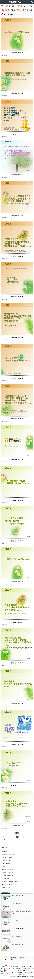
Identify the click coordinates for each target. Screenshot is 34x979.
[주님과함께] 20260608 (17, 93)
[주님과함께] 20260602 (17, 378)
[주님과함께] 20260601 (17, 418)
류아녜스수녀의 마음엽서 (8, 869)
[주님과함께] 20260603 (17, 337)
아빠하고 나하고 (6, 860)
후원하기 (3, 960)
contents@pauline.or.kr (20, 976)
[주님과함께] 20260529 (17, 541)
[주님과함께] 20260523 (17, 785)
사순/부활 (7, 6)
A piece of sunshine (6, 863)
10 (30, 837)
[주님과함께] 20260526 (17, 663)
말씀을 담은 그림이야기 (7, 857)
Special (26, 6)
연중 (13, 6)
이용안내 (10, 960)
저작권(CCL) (13, 958)
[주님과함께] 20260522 (17, 825)
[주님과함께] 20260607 (17, 134)
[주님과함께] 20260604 (17, 297)
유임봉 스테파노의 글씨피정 (19, 10)
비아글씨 (4, 866)
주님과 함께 (5, 10)
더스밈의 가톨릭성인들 (7, 875)
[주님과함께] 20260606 (17, 215)
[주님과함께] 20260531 (17, 459)
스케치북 (19, 6)
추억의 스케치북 (6, 887)
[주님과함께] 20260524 (17, 744)
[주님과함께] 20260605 (17, 256)
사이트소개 (4, 958)
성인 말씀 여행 (5, 878)
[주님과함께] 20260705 (17, 174)
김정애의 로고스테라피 (7, 872)
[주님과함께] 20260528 (17, 581)
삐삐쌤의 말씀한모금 (7, 884)
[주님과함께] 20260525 (17, 703)
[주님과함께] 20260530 (17, 500)
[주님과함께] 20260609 (17, 52)
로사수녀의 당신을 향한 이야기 (9, 881)
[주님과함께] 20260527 (17, 622)
